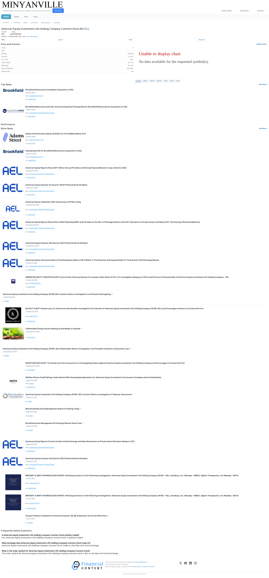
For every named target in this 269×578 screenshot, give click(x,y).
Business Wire (31, 116)
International (45, 23)
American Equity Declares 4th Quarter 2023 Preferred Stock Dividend (56, 243)
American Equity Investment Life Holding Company (41, 113)
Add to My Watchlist (32, 36)
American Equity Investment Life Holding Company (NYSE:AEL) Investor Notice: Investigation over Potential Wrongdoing (58, 294)
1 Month (152, 81)
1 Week (145, 81)
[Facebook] (185, 565)
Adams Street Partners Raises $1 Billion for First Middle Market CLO (55, 134)
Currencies (34, 23)
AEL (86, 28)
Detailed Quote (261, 44)
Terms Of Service (148, 566)
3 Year (171, 81)
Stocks (16, 17)
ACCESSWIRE (31, 370)
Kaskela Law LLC (33, 316)
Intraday (138, 81)
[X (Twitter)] (180, 565)
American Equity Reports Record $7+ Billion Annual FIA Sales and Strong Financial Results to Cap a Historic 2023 (75, 168)
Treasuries (56, 23)
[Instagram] (195, 565)
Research (202, 40)
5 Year (178, 81)
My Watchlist (244, 11)
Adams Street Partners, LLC (36, 140)
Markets (6, 17)
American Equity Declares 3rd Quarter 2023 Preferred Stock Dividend (56, 458)
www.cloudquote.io (141, 562)
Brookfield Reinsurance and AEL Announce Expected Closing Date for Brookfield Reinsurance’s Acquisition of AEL (76, 107)
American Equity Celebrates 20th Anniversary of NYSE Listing (53, 202)
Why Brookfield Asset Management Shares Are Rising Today (53, 409)
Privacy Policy (136, 566)
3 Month (159, 81)
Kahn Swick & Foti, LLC (34, 283)
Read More (262, 128)
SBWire (7, 301)
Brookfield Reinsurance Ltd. (36, 96)
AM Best (31, 383)
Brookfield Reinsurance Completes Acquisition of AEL (49, 90)
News (25, 23)
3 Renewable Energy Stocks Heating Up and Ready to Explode (53, 328)
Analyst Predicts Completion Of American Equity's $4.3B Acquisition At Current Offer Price (67, 516)
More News (262, 84)
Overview (17, 23)
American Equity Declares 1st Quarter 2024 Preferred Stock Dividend (56, 185)
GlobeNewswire (32, 99)
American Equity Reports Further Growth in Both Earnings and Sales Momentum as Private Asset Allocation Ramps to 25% (80, 441)
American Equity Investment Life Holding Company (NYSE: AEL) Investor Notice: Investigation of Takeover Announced (79, 394)
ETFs (26, 17)
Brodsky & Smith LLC (34, 483)
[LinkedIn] (190, 565)
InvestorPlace (31, 337)
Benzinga (30, 415)
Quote (61, 40)
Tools (35, 17)
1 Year (165, 81)
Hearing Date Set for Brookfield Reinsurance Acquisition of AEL (53, 151)
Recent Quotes (227, 11)
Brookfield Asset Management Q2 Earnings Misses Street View (54, 423)
